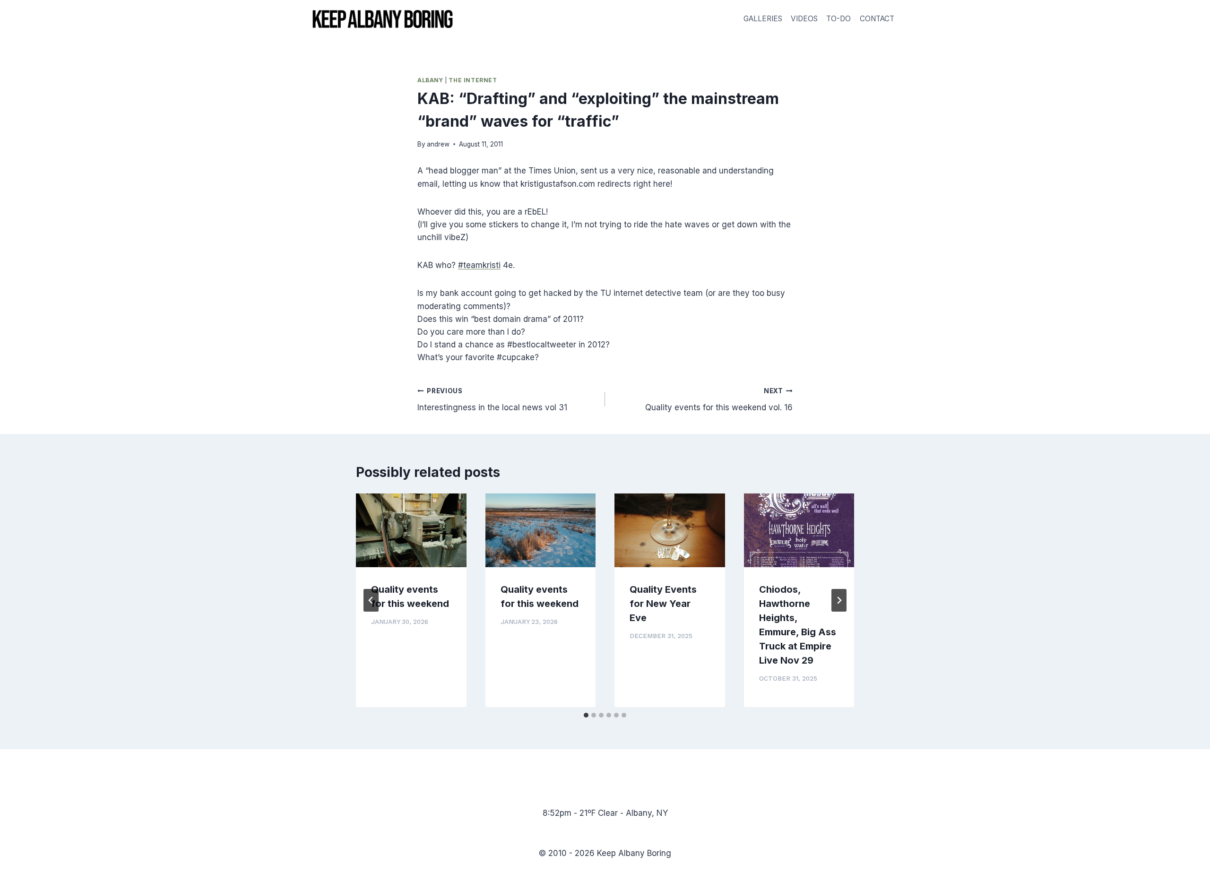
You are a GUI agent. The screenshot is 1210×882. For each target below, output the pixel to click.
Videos (804, 18)
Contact (877, 18)
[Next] (839, 600)
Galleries (762, 18)
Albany (430, 80)
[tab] (586, 715)
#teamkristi (479, 265)
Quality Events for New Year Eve (663, 603)
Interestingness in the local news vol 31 (492, 399)
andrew (438, 144)
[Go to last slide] (371, 600)
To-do (838, 18)
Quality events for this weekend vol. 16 (719, 399)
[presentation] (411, 530)
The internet (473, 80)
